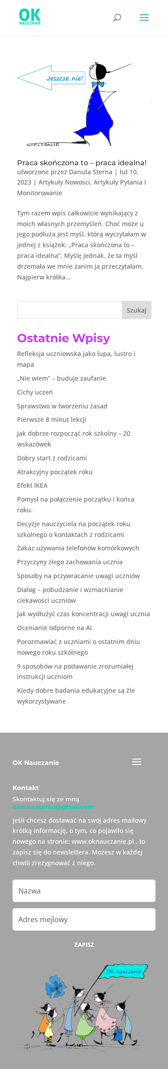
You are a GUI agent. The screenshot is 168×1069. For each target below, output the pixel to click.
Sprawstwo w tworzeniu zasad (62, 406)
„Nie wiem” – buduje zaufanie (61, 378)
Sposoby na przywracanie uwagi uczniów (78, 575)
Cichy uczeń (35, 392)
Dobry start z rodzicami (52, 458)
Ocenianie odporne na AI (54, 627)
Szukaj (136, 310)
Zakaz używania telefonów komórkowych (78, 548)
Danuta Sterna (90, 171)
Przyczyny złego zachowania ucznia (70, 562)
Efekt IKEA (32, 485)
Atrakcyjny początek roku (55, 472)
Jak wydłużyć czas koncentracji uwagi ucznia (83, 614)
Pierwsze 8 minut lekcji (51, 419)
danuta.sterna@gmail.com (53, 806)
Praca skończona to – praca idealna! (81, 163)
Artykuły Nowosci (64, 182)
